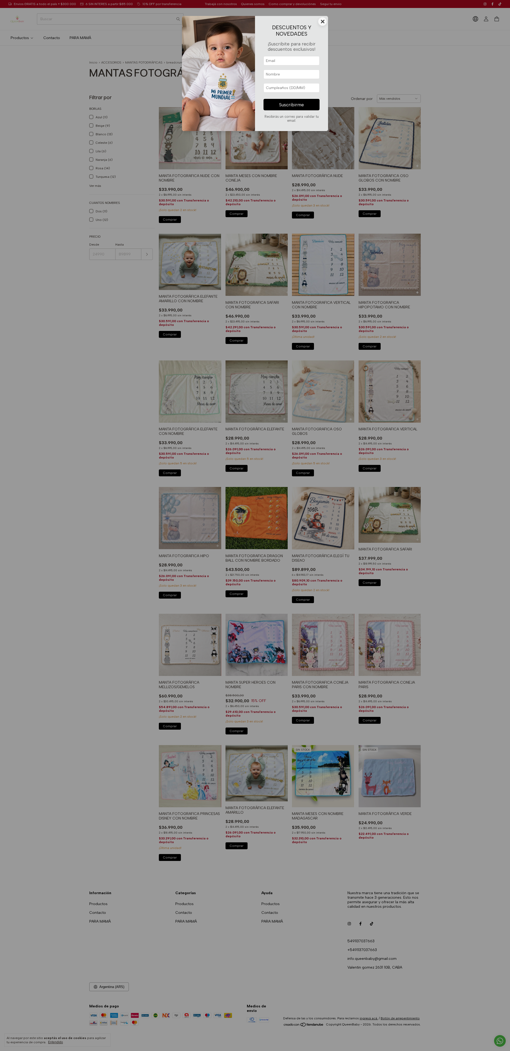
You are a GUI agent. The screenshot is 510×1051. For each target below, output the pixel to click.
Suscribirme (291, 104)
